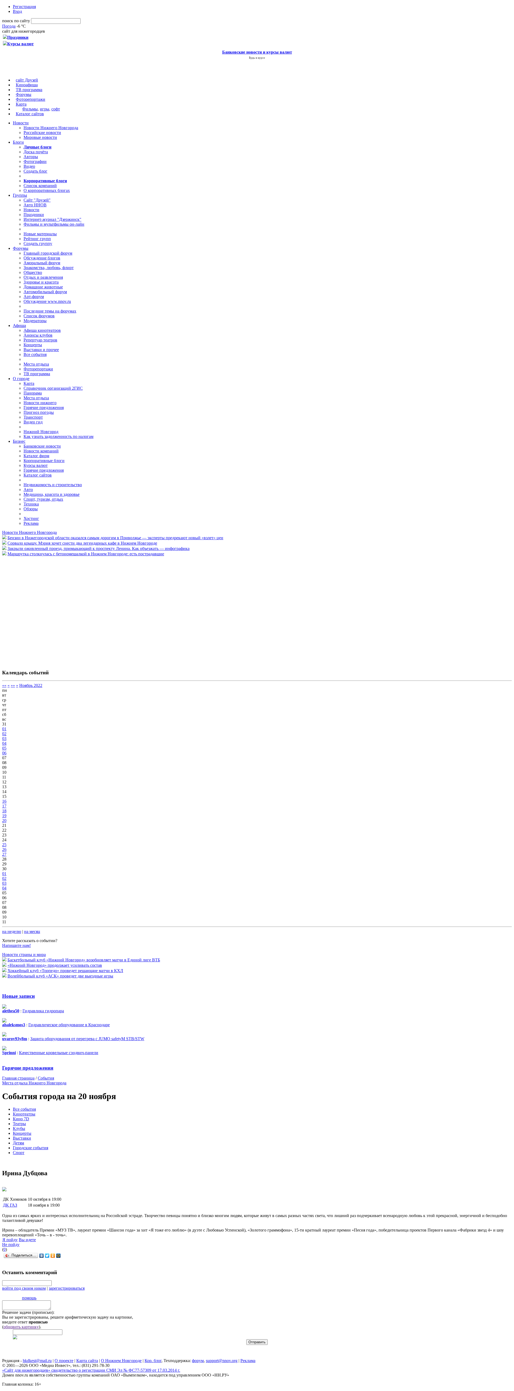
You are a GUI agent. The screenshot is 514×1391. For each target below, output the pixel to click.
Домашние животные (43, 287)
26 (4, 849)
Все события (35, 354)
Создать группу (38, 243)
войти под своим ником (24, 1288)
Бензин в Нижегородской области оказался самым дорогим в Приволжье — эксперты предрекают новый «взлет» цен (115, 537)
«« (4, 685)
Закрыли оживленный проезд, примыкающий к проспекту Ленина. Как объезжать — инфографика (98, 548)
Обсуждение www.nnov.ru (47, 301)
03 (4, 738)
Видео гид (33, 422)
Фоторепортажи (30, 99)
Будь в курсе (257, 57)
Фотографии (35, 161)
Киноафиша (27, 85)
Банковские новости (42, 446)
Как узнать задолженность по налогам (58, 436)
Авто (28, 489)
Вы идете (27, 1239)
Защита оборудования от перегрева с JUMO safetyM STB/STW (87, 1038)
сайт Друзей (27, 80)
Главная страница (18, 1078)
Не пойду (11, 1244)
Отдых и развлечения (43, 277)
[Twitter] (47, 1255)
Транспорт (33, 417)
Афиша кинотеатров (42, 330)
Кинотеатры (24, 1114)
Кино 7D (21, 1119)
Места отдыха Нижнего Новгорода (34, 1083)
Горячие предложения (44, 407)
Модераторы (35, 320)
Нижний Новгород (41, 431)
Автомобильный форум (45, 291)
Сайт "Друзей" (37, 200)
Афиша (19, 325)
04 (4, 743)
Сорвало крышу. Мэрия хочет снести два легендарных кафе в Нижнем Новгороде (82, 543)
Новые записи (18, 996)
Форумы (23, 94)
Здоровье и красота (41, 282)
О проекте (64, 1360)
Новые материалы (40, 234)
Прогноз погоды (39, 412)
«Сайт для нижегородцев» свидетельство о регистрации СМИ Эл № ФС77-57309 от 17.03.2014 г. (91, 1370)
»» (13, 685)
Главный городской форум (48, 253)
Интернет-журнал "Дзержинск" (52, 219)
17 (4, 806)
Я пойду (10, 1239)
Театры (19, 1123)
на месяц (32, 931)
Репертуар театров (40, 340)
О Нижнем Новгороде (121, 1360)
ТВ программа (29, 89)
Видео (29, 166)
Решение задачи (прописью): (28, 1312)
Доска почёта (36, 152)
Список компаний (40, 185)
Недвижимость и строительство (53, 484)
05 (4, 748)
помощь (29, 1298)
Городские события (30, 1147)
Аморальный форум (42, 263)
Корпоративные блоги (44, 460)
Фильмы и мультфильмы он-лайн (54, 224)
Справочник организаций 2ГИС (53, 388)
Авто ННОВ (35, 205)
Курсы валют (36, 465)
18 (4, 811)
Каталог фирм (36, 455)
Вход (17, 11)
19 (4, 815)
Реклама (31, 523)
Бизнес (19, 441)
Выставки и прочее (41, 349)
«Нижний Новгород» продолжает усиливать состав (54, 965)
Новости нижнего (40, 402)
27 (4, 854)
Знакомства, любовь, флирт (49, 267)
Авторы (31, 156)
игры (44, 109)
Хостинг (31, 518)
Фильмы (30, 109)
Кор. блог (153, 1360)
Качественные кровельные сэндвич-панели (58, 1052)
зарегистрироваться (67, 1288)
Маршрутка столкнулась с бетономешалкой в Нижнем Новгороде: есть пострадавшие (85, 554)
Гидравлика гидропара (43, 1011)
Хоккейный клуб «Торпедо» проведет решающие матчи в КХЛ (65, 970)
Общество (33, 272)
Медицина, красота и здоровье (52, 494)
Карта (21, 104)
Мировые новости (40, 137)
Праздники (34, 214)
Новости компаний (41, 451)
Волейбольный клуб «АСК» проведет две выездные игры (60, 976)
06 (4, 753)
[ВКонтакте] (41, 1255)
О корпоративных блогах (47, 190)
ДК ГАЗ (10, 1205)
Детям (18, 1143)
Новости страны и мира (24, 954)
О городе (21, 378)
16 (4, 801)
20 (4, 820)
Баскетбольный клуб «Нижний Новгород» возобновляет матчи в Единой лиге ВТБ (83, 960)
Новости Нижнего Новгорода (51, 127)
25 (4, 844)
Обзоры (31, 509)
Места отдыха (36, 364)
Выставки (22, 1138)
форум (198, 1360)
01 (4, 729)
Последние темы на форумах (50, 311)
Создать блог (35, 171)
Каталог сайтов (30, 113)
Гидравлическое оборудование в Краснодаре (69, 1024)
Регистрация (24, 6)
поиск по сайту (16, 20)
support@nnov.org (221, 1360)
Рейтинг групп (37, 238)
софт (55, 109)
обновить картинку (21, 1327)
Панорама (33, 393)
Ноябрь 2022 (30, 685)
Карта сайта (87, 1360)
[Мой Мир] (58, 1255)
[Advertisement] (34, 610)
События (46, 1078)
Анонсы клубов (38, 335)
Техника (31, 504)
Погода (9, 26)
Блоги (18, 142)
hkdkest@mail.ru (37, 1360)
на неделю (11, 931)
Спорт (18, 1152)
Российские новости (42, 132)
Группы (20, 195)
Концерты (33, 345)
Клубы (19, 1128)
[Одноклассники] (53, 1255)
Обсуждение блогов (42, 258)
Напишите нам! (16, 945)
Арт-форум (34, 296)
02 (4, 733)
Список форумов (39, 316)
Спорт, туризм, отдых (43, 499)
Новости (21, 123)
